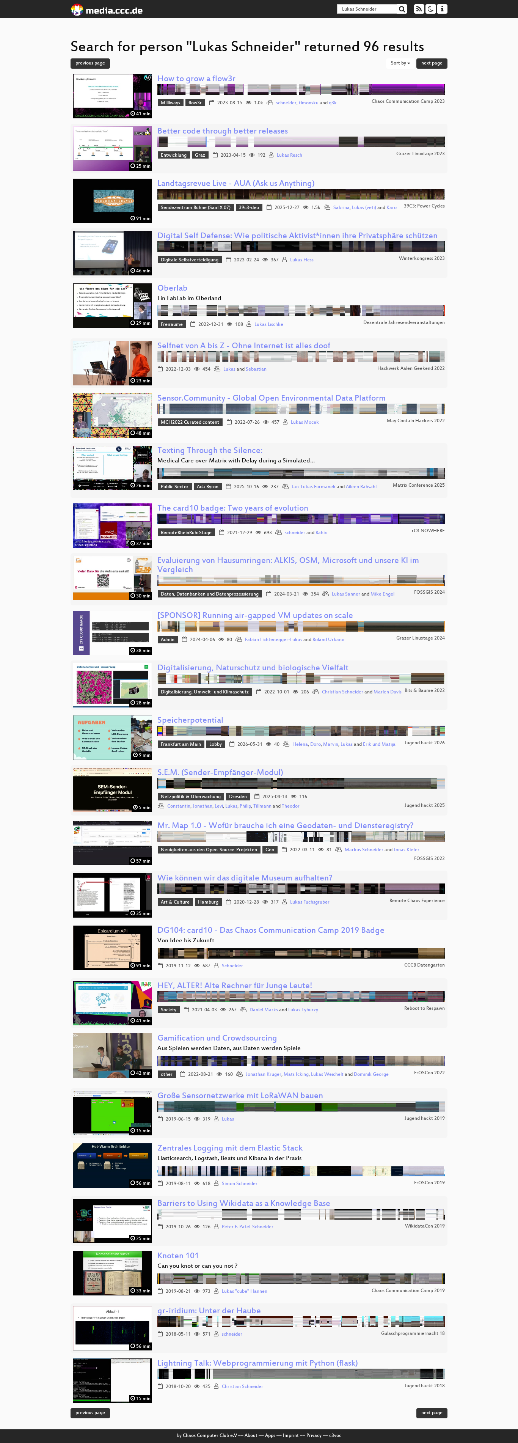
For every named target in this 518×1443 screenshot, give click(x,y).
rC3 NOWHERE (428, 531)
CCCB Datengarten (424, 965)
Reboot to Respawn (424, 1008)
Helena (300, 744)
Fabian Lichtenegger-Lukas (273, 640)
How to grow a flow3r (196, 79)
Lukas (229, 369)
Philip (245, 806)
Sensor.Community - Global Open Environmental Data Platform (271, 399)
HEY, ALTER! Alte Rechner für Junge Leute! (234, 986)
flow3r (195, 103)
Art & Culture (175, 902)
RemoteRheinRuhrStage (186, 533)
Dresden (238, 797)
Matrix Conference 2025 (419, 485)
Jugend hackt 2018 (425, 1386)
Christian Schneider (342, 692)
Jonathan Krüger (263, 1074)
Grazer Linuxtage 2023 (420, 154)
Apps (270, 1435)
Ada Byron (207, 487)
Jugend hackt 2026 (425, 743)
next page (432, 63)
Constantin (178, 806)
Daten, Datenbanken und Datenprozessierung (210, 594)
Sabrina (341, 208)
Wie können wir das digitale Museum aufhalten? (245, 878)
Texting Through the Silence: (209, 451)
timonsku (309, 103)
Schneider (232, 966)
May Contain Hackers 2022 (416, 421)
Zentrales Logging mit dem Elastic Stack (230, 1149)
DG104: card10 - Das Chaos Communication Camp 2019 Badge (271, 931)
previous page (90, 63)
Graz (200, 155)
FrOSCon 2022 (429, 1073)
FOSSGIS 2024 (429, 592)
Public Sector (174, 487)
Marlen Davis (388, 692)
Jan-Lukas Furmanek (314, 487)
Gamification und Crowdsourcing (217, 1039)
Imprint (291, 1435)
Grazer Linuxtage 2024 (420, 638)
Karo (391, 208)
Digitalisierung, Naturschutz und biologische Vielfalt (252, 668)
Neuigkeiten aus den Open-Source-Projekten (209, 850)
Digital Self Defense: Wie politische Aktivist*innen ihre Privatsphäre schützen (297, 236)
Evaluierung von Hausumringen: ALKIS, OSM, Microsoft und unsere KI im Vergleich (288, 565)
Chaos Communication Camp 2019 (408, 1291)
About (251, 1435)
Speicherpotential (190, 721)
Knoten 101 (178, 1256)
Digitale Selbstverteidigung (189, 260)
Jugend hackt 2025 (425, 805)
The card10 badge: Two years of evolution (232, 509)
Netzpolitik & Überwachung (191, 797)
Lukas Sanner (346, 594)
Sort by (399, 63)
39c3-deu (249, 208)
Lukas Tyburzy (303, 1010)
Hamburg (208, 902)
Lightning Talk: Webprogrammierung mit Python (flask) (257, 1364)
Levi (219, 806)
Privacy (314, 1435)
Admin (167, 640)
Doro (315, 744)
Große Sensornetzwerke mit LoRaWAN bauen (240, 1096)
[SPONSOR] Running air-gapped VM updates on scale (255, 616)
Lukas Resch (289, 155)
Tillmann (262, 806)
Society (168, 1010)
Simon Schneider (239, 1184)
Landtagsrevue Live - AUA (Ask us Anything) (236, 184)
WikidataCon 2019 (425, 1226)
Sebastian (256, 369)
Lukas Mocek (305, 422)
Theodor (291, 806)
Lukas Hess (302, 260)
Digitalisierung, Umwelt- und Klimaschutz (205, 692)
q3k (333, 103)
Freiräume (172, 324)
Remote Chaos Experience (417, 901)
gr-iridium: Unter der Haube (209, 1311)
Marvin (330, 744)
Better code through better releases (222, 132)
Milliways (170, 103)
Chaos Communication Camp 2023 (408, 101)
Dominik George (371, 1074)
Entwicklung (174, 155)
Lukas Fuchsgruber (310, 902)
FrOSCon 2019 (429, 1183)
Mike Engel (382, 594)
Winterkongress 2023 (422, 258)
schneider (286, 103)
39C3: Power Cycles (424, 206)
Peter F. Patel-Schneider (247, 1227)
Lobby (215, 744)
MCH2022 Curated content (190, 422)
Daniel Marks (264, 1010)
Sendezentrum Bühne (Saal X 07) (196, 208)
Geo (269, 850)
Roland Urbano (328, 640)
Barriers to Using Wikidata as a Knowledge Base (243, 1204)
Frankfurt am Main (181, 744)
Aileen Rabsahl (361, 487)
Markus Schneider (364, 850)
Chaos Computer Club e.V (210, 1435)
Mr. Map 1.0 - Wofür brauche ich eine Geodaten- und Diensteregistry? (285, 826)
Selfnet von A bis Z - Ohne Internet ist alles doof (243, 346)
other (167, 1074)
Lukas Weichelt (327, 1074)
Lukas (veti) (364, 208)
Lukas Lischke (268, 324)
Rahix (321, 533)
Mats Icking (296, 1074)
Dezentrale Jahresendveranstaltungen (404, 322)
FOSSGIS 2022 (429, 858)
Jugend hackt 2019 (425, 1118)
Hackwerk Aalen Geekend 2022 (411, 368)
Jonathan (202, 806)
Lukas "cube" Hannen (244, 1291)
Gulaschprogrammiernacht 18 (413, 1333)
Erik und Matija (379, 744)
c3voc (335, 1435)
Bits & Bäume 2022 (425, 690)
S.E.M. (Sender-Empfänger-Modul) (220, 773)
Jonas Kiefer (406, 850)
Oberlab (172, 289)
